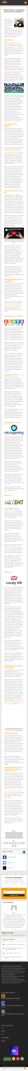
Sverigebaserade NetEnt (9, 511)
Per (14, 913)
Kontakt (3, 1031)
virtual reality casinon (11, 837)
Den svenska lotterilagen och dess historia (14, 944)
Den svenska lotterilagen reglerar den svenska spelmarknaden (13, 949)
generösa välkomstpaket (17, 47)
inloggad (10, 935)
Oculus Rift (8, 835)
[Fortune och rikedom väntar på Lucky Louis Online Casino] (3, 1011)
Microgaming (14, 833)
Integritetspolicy (5, 1037)
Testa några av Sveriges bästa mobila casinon (12, 957)
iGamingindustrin (16, 28)
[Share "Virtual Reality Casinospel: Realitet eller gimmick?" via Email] (12, 845)
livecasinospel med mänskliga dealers (12, 71)
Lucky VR (8, 833)
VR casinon (19, 837)
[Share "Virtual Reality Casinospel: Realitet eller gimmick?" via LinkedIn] (18, 843)
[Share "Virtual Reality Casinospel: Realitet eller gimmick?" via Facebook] (4, 843)
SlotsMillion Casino (17, 835)
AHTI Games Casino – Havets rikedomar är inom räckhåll (12, 1006)
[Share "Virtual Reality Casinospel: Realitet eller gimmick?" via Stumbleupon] (23, 843)
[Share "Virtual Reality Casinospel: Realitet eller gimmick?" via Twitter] (7, 843)
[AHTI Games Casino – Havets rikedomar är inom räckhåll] (3, 1003)
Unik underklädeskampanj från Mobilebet (10, 998)
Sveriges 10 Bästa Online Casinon (12, 953)
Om (2, 1027)
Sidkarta (3, 1041)
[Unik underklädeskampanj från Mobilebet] (3, 996)
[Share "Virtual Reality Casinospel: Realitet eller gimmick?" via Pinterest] (15, 843)
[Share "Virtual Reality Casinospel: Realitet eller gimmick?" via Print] (15, 845)
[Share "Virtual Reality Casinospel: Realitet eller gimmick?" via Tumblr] (12, 843)
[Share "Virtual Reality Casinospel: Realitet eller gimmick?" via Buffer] (20, 843)
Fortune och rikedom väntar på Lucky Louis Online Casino (12, 1014)
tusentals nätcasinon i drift (12, 42)
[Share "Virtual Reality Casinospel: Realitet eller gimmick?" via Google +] (10, 843)
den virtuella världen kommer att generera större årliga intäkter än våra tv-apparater (14, 702)
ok (24, 1068)
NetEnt (20, 833)
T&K (2, 1034)
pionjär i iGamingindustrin (14, 436)
